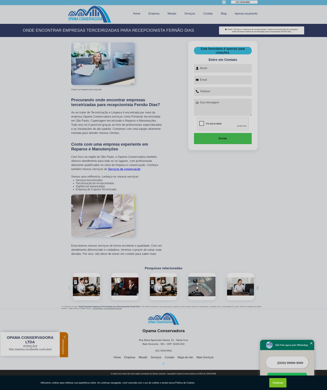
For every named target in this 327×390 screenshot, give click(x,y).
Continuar (278, 382)
